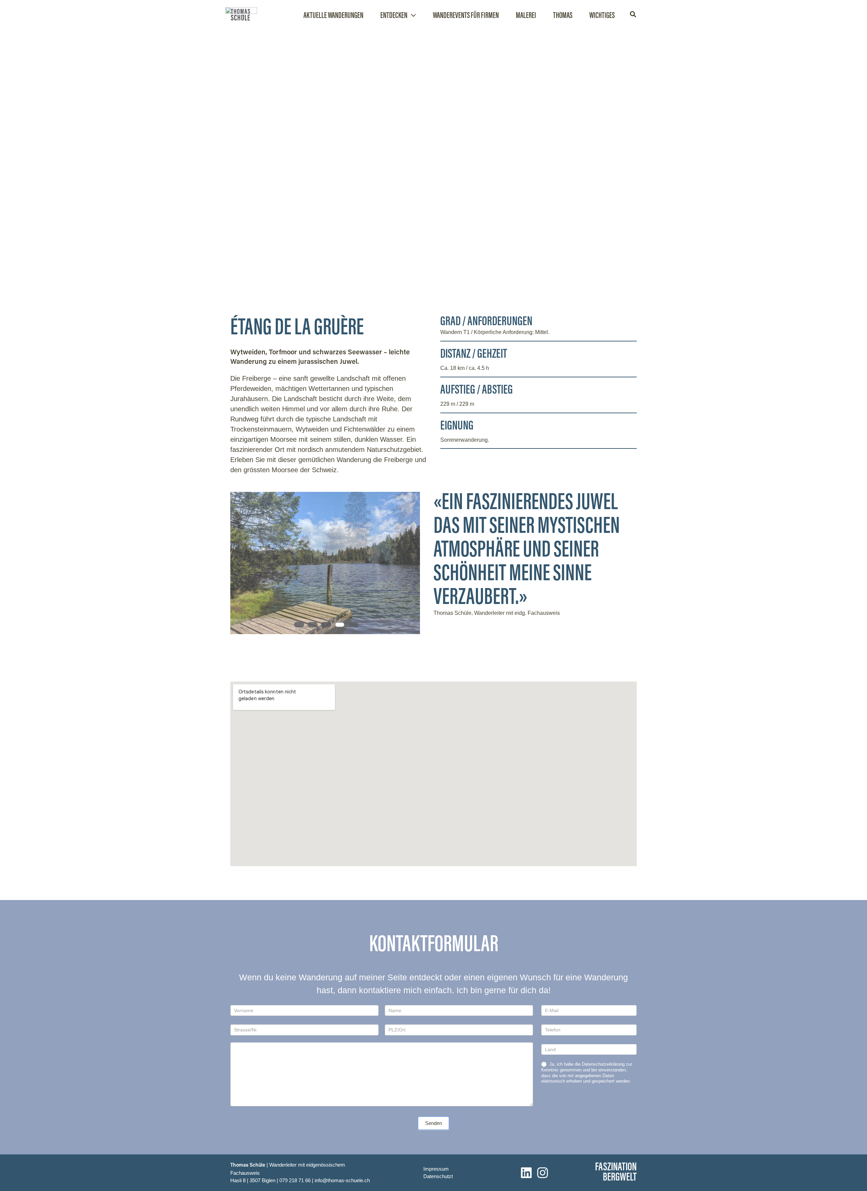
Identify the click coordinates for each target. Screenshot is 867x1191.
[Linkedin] (526, 1173)
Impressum (436, 1169)
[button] (411, 16)
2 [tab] (313, 624)
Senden (433, 1123)
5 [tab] (353, 624)
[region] (325, 570)
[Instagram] (542, 1173)
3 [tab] (326, 624)
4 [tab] (340, 624)
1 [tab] (299, 624)
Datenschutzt (438, 1176)
